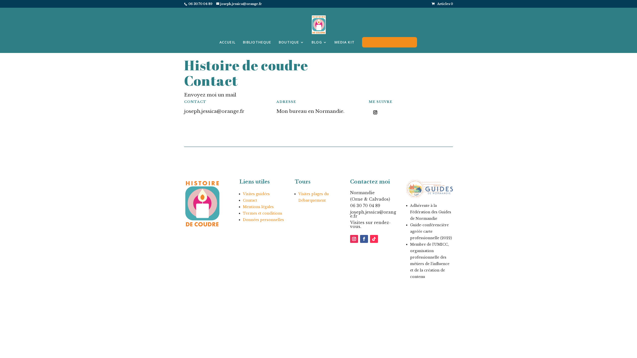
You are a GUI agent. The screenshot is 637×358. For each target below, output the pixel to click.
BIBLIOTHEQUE (257, 43)
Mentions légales (258, 207)
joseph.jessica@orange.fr (373, 214)
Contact (250, 200)
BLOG (317, 43)
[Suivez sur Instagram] (375, 112)
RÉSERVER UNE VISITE (390, 42)
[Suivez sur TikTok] (374, 239)
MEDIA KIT (344, 43)
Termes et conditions (262, 213)
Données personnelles (263, 220)
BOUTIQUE (289, 43)
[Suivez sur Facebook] (364, 239)
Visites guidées (256, 194)
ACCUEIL (227, 43)
